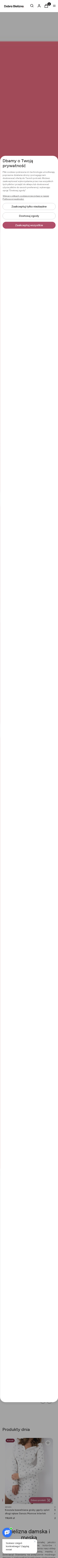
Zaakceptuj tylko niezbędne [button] (29, 206)
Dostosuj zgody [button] (29, 216)
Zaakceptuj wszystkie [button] (29, 225)
